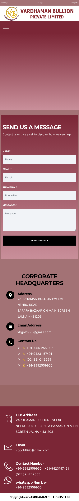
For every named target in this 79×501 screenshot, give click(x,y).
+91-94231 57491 (39, 354)
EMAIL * (7, 169)
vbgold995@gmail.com (34, 332)
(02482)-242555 (38, 359)
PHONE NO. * (10, 187)
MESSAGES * (10, 205)
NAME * (7, 151)
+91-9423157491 (56, 468)
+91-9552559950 (39, 365)
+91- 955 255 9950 (40, 348)
